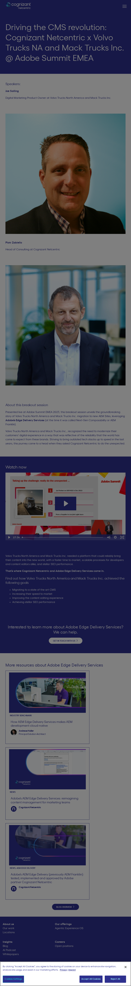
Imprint (72, 970)
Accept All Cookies (91, 979)
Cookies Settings (13, 979)
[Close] (125, 967)
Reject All (115, 979)
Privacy (64, 970)
